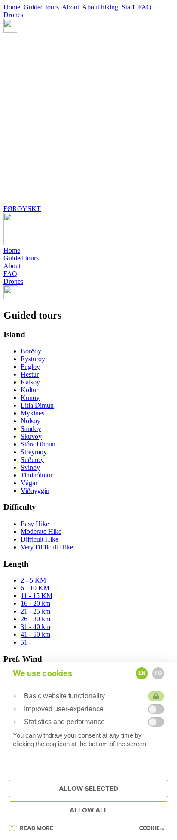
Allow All (89, 810)
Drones (14, 15)
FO (158, 673)
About (72, 7)
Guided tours (43, 7)
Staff (130, 7)
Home (13, 7)
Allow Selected (88, 788)
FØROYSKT (22, 208)
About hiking (102, 7)
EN (142, 673)
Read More (36, 828)
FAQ (145, 7)
